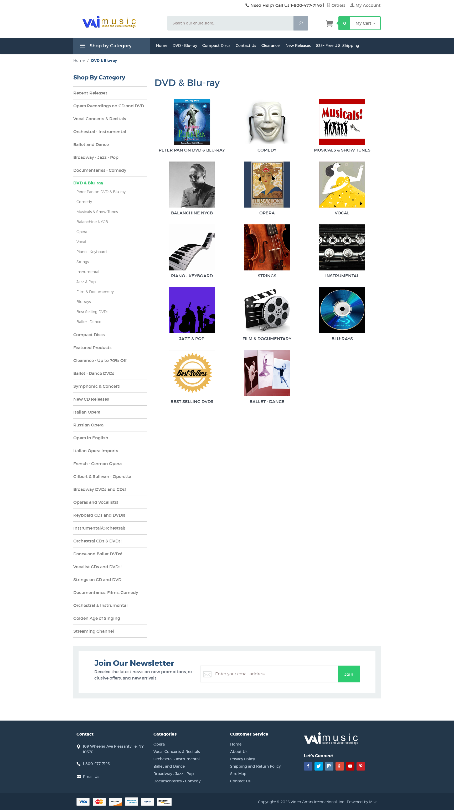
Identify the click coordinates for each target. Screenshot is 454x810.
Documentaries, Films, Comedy (105, 592)
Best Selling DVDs (192, 401)
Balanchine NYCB (192, 212)
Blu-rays (342, 338)
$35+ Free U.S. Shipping (337, 45)
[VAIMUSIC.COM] (117, 22)
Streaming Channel (93, 631)
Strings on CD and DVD (97, 579)
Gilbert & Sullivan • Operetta (102, 476)
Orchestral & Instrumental (100, 605)
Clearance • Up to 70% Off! (100, 360)
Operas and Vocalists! (95, 502)
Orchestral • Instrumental (99, 131)
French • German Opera (97, 463)
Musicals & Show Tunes (342, 150)
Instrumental (342, 275)
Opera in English (90, 437)
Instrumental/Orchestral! (99, 528)
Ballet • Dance (267, 401)
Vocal (342, 212)
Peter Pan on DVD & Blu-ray (192, 150)
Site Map (238, 773)
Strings (267, 275)
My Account (367, 5)
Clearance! (270, 45)
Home (161, 45)
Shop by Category (110, 46)
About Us (238, 751)
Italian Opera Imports (95, 450)
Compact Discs (216, 45)
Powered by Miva (362, 801)
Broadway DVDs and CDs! (99, 489)
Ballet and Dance (91, 144)
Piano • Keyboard (192, 275)
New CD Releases (91, 399)
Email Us (91, 776)
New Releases (298, 45)
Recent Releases (90, 92)
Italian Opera (86, 412)
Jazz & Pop (191, 338)
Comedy (266, 150)
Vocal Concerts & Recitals (99, 118)
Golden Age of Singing (96, 618)
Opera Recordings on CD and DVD (108, 105)
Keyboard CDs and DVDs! (99, 515)
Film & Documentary (267, 338)
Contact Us (246, 45)
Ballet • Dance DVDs (93, 373)
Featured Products (92, 347)
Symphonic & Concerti (97, 386)
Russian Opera (88, 424)
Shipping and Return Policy (255, 766)
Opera (267, 212)
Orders (338, 5)
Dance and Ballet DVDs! (97, 553)
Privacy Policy (242, 759)
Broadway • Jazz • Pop (95, 157)
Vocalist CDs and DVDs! (97, 566)
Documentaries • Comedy (99, 170)
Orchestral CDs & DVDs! (97, 541)
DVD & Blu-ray (88, 183)
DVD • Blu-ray (185, 45)
